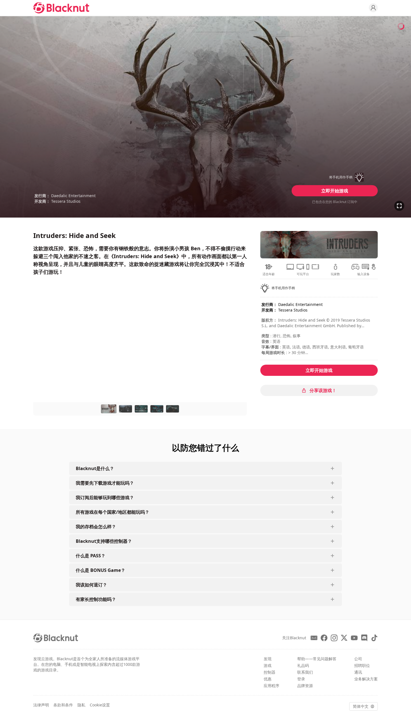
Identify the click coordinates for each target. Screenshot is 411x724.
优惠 (267, 678)
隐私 (81, 705)
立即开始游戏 (334, 191)
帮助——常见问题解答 (316, 658)
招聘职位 (362, 665)
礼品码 (303, 665)
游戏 (267, 665)
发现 (267, 658)
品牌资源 (305, 685)
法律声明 (41, 705)
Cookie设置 (100, 705)
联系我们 (305, 672)
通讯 (358, 672)
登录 (301, 678)
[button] (335, 177)
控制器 (269, 672)
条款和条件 (63, 705)
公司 (358, 658)
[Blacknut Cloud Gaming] (61, 7)
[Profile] (373, 7)
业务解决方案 (366, 678)
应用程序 (271, 685)
